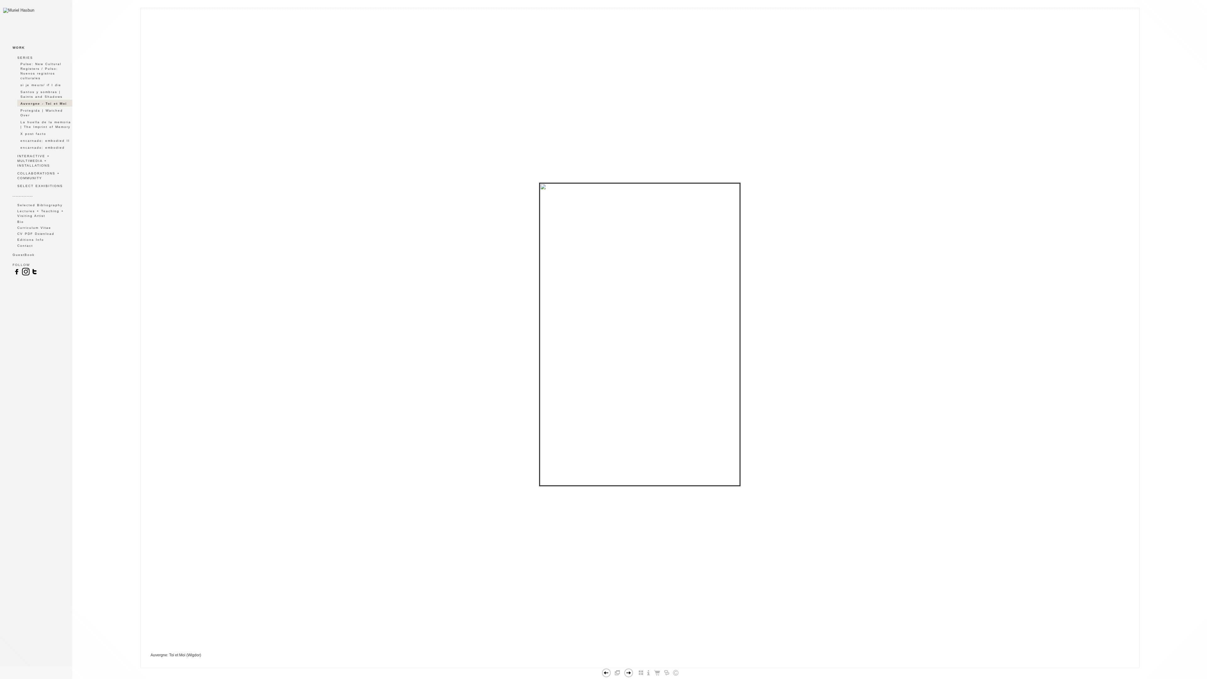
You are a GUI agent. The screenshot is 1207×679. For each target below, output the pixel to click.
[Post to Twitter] (637, 665)
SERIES (25, 57)
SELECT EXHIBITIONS (40, 186)
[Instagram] (25, 274)
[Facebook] (630, 665)
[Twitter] (34, 274)
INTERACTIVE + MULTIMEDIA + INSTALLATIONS (33, 160)
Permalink (655, 663)
